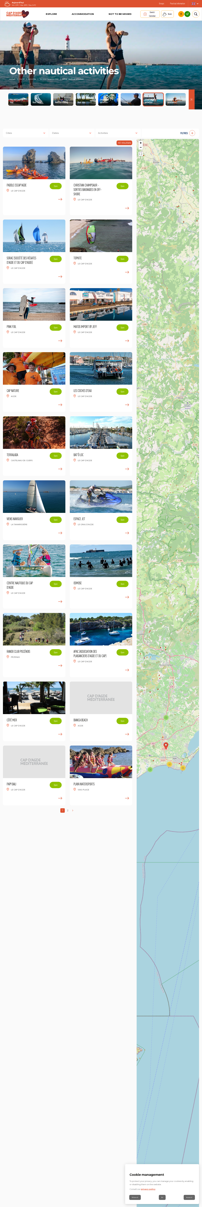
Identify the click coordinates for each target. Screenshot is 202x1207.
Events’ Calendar (152, 14)
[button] (171, 133)
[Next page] (72, 810)
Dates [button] (55, 133)
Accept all (189, 1197)
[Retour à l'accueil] (17, 14)
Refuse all (135, 1197)
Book (170, 14)
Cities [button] (9, 133)
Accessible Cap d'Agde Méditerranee (181, 14)
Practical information (177, 3)
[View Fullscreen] (140, 154)
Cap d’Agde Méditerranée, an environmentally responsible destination (187, 14)
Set (162, 1197)
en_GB (195, 3)
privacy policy (148, 1189)
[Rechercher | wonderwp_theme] (195, 14)
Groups (161, 3)
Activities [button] (103, 133)
